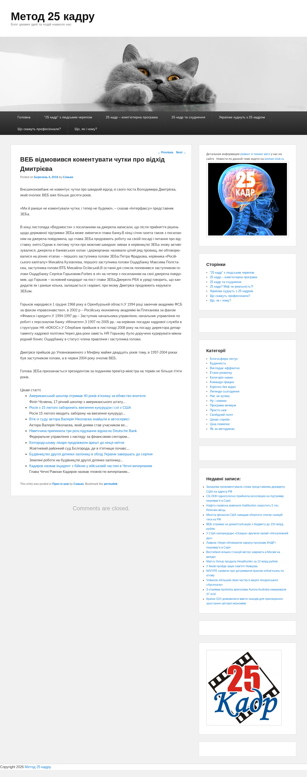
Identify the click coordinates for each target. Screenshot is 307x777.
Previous (165, 152)
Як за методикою (222, 429)
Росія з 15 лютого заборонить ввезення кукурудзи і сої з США (80, 407)
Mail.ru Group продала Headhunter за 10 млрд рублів (241, 561)
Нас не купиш (220, 396)
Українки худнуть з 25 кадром (242, 117)
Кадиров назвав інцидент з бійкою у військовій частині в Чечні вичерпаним (90, 466)
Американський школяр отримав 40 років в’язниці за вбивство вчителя (87, 396)
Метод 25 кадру (53, 16)
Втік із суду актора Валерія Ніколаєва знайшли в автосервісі (79, 419)
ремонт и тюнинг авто (255, 154)
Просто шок (60, 484)
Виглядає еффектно (225, 368)
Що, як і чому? (86, 129)
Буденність (218, 363)
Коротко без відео (223, 387)
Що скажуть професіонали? (39, 129)
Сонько (68, 177)
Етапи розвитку (221, 372)
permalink (111, 484)
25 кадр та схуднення (188, 117)
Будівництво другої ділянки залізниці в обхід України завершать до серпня (91, 454)
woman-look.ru (274, 159)
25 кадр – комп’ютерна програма (132, 117)
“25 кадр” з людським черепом (68, 117)
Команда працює (222, 382)
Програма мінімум (223, 405)
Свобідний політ (221, 414)
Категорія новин (221, 377)
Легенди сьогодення (224, 391)
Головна (24, 117)
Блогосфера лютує (224, 359)
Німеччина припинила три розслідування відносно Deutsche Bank (83, 431)
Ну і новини (218, 401)
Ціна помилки (220, 424)
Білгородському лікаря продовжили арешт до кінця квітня (76, 442)
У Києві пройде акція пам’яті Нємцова (232, 566)
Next (181, 152)
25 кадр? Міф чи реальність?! (231, 286)
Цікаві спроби (220, 419)
